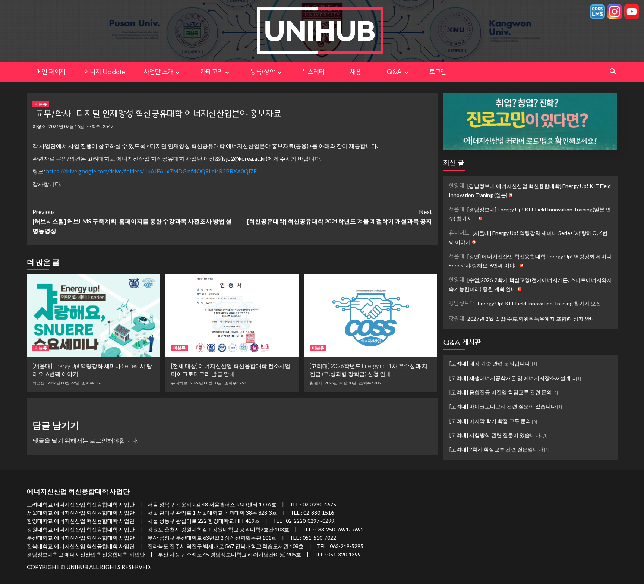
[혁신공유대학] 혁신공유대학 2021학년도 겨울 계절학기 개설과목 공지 (339, 216)
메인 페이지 (51, 71)
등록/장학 (262, 71)
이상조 (39, 126)
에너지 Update (104, 71)
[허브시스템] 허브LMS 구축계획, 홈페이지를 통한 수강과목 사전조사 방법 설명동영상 (132, 221)
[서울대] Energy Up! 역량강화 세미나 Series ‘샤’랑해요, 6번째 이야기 (528, 237)
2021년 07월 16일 (66, 126)
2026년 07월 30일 (340, 382)
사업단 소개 (158, 71)
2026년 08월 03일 (206, 382)
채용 (362, 71)
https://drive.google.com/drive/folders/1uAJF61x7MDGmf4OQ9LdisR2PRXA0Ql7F (151, 171)
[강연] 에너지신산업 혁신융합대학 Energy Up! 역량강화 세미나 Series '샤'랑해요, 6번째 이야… (530, 260)
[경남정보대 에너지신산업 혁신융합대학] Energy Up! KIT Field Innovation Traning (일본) (530, 190)
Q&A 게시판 (462, 342)
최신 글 (453, 162)
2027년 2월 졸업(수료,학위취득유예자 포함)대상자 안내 (522, 318)
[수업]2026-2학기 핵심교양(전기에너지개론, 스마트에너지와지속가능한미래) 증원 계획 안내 (530, 284)
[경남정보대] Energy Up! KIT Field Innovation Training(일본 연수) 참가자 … (530, 213)
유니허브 (179, 383)
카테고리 (212, 71)
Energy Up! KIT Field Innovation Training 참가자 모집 (525, 303)
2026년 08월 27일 (63, 382)
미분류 (41, 103)
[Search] (613, 71)
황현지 (316, 383)
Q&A (394, 71)
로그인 (437, 71)
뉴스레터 (313, 71)
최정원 (38, 383)
